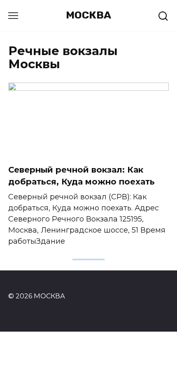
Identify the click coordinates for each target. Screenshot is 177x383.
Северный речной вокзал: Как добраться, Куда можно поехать (81, 176)
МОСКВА (88, 15)
